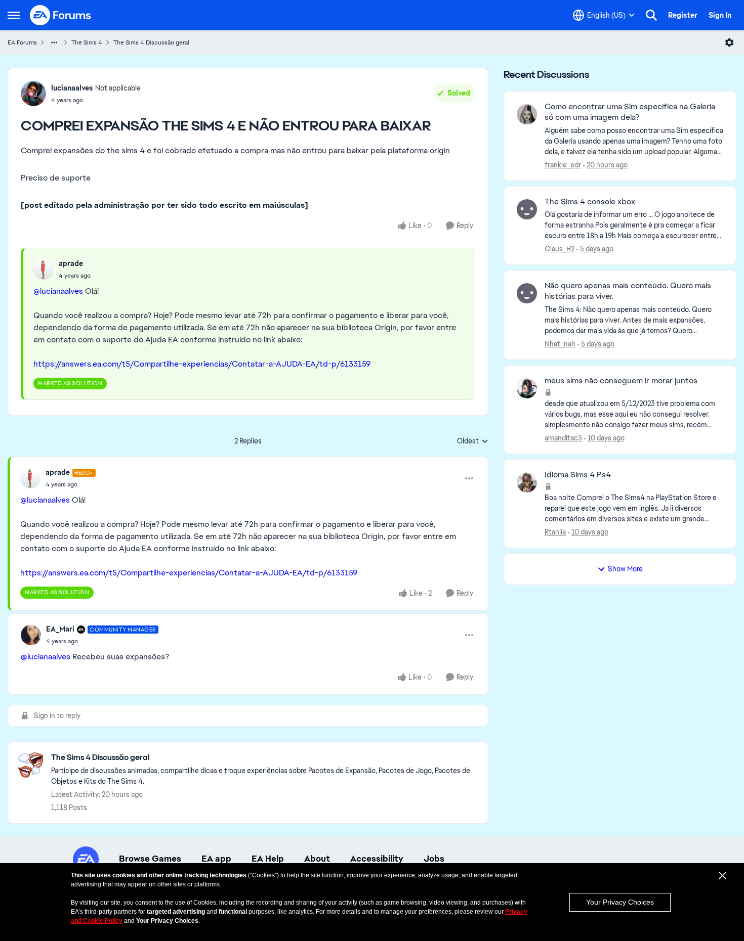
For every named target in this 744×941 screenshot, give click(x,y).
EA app (216, 858)
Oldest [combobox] (472, 441)
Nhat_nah (560, 343)
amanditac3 (563, 437)
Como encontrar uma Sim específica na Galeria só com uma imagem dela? (630, 112)
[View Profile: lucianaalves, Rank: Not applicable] (33, 93)
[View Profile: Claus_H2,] (527, 209)
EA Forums (22, 42)
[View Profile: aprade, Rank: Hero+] (30, 478)
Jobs (434, 858)
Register (682, 15)
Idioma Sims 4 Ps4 (578, 475)
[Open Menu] (729, 42)
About (317, 858)
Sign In (720, 15)
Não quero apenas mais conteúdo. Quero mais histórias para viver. (628, 291)
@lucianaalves (58, 291)
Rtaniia (555, 531)
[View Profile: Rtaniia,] (527, 482)
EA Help (268, 858)
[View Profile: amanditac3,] (527, 388)
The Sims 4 (86, 42)
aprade (71, 263)
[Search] (651, 15)
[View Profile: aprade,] (43, 269)
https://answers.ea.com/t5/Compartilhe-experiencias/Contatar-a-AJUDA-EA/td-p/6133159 (201, 364)
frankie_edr (563, 164)
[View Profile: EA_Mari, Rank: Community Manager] (31, 635)
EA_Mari (60, 629)
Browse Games (150, 858)
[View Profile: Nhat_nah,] (527, 293)
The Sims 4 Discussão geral (151, 42)
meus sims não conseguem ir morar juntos (621, 381)
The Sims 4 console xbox (590, 202)
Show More (625, 568)
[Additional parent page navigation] (54, 42)
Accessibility (376, 858)
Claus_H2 (559, 248)
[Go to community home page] (61, 15)
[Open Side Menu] (14, 15)
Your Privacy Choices (620, 902)
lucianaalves (72, 88)
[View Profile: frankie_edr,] (527, 114)
